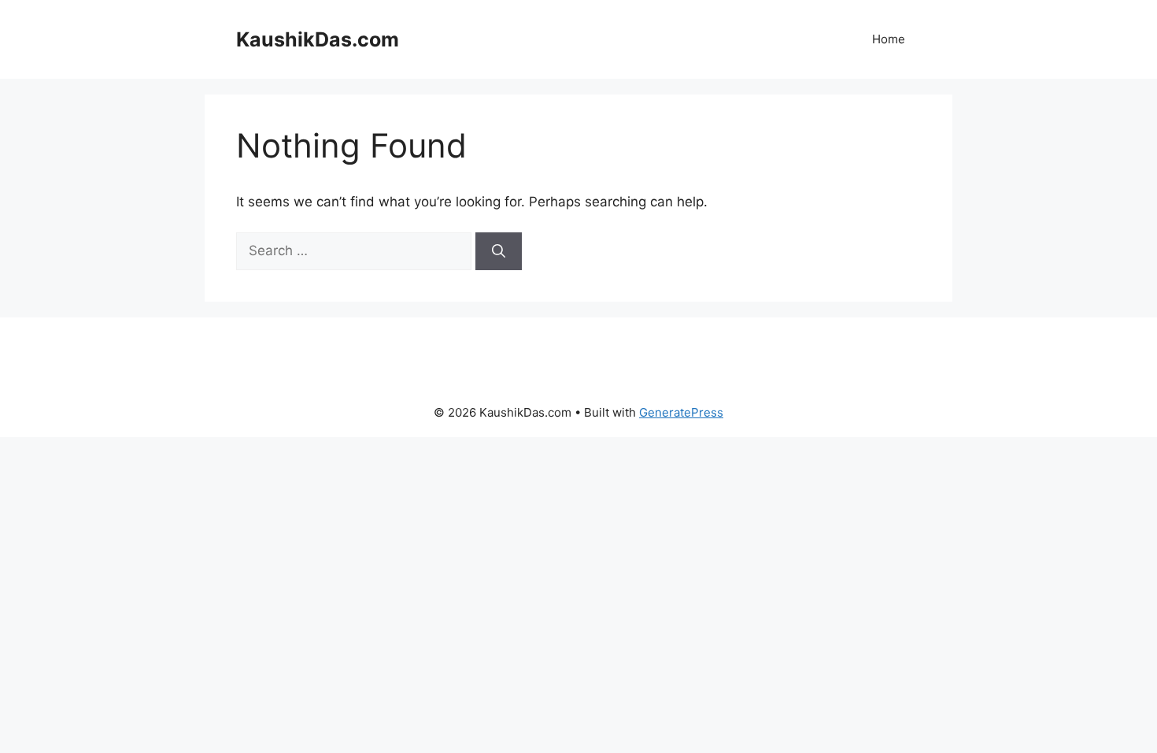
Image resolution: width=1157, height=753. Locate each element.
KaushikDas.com (317, 39)
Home (888, 39)
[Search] (498, 251)
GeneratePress (681, 412)
